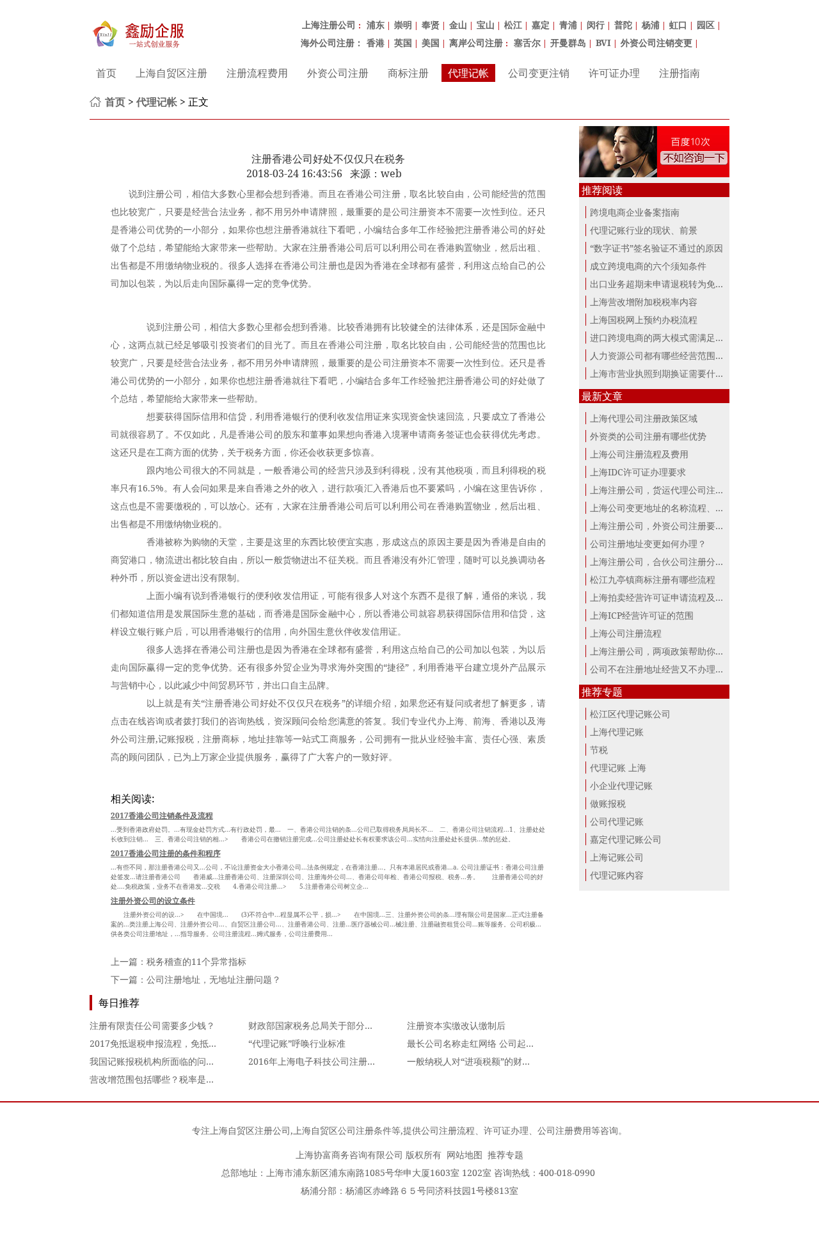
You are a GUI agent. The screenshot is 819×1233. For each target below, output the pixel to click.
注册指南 (679, 73)
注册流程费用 (257, 73)
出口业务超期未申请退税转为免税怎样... (670, 284)
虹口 (678, 25)
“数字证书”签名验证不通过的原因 (656, 248)
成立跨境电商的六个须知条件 (648, 266)
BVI (603, 42)
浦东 (376, 25)
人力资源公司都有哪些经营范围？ (657, 355)
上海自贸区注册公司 (250, 1130)
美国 (431, 42)
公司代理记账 (617, 821)
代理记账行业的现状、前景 (643, 230)
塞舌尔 (527, 42)
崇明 (403, 25)
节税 (599, 750)
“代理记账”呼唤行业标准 (297, 1043)
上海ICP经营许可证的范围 (642, 615)
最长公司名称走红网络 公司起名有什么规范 (493, 1043)
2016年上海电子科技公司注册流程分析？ (330, 1061)
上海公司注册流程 (626, 633)
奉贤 (431, 25)
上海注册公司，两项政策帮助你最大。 (666, 651)
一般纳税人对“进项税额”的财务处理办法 (487, 1061)
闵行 (596, 25)
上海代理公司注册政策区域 (643, 418)
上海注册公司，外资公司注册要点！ (661, 526)
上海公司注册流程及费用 (639, 454)
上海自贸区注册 (171, 73)
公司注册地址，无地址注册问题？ (214, 979)
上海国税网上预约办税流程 (643, 320)
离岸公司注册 (476, 42)
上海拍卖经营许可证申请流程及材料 (661, 597)
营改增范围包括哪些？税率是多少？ (161, 1079)
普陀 (623, 25)
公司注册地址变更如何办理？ (648, 543)
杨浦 (651, 25)
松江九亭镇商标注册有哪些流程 (652, 579)
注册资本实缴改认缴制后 (456, 1025)
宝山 (486, 25)
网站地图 (464, 1155)
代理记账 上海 (618, 767)
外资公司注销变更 (656, 42)
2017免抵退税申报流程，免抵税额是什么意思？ (185, 1043)
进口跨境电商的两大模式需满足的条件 (666, 337)
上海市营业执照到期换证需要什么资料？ (670, 373)
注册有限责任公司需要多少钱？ (152, 1025)
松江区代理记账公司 (630, 714)
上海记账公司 (617, 857)
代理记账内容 (617, 875)
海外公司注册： (332, 42)
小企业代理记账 (621, 785)
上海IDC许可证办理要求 (638, 472)
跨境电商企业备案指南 (635, 212)
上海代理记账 (617, 732)
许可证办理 (614, 73)
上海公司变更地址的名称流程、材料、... (670, 508)
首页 (106, 73)
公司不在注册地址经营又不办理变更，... (670, 669)
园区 (706, 25)
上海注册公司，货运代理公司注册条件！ (670, 490)
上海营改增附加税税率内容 (643, 302)
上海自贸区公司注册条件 (342, 1130)
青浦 (568, 25)
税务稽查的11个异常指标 (196, 961)
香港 (376, 42)
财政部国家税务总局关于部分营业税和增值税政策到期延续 (364, 1025)
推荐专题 (505, 1155)
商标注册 (408, 73)
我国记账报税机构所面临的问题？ (157, 1061)
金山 (458, 25)
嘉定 (541, 25)
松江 (513, 25)
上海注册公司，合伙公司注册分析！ (661, 561)
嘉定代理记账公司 (626, 839)
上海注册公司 (329, 25)
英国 (403, 42)
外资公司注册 (338, 73)
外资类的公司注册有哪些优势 (648, 436)
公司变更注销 (538, 73)
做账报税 (608, 803)
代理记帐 (468, 73)
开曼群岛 (568, 42)
